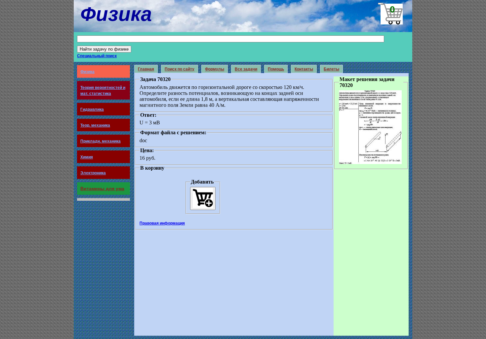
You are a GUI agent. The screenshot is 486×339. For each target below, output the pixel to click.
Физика (87, 71)
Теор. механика (95, 125)
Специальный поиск (97, 56)
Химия (86, 157)
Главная (146, 69)
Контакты (304, 69)
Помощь (276, 69)
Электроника (93, 173)
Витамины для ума (102, 188)
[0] (380, 4)
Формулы (214, 69)
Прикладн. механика (100, 141)
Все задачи (246, 69)
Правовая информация (162, 223)
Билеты (331, 69)
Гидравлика (92, 109)
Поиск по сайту (179, 69)
